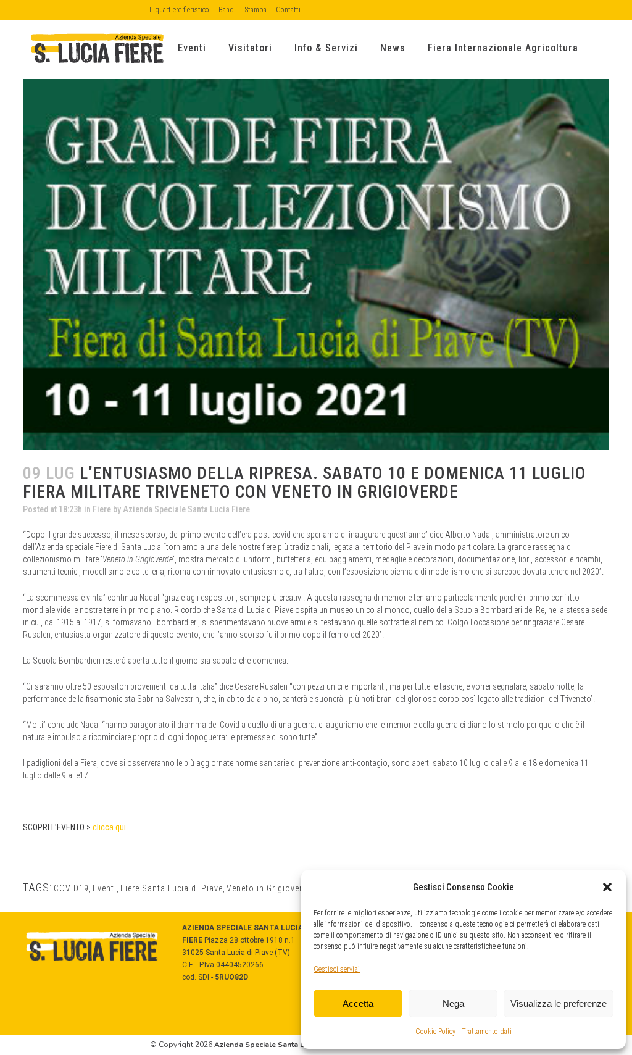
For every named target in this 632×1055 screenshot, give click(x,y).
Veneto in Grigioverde (269, 888)
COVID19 (71, 888)
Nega (453, 1003)
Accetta (358, 1003)
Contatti (288, 10)
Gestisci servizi (337, 969)
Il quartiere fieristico (179, 10)
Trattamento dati (487, 1031)
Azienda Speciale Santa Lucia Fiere (186, 509)
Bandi (227, 10)
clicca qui (109, 827)
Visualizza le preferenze (558, 1003)
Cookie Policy (435, 1031)
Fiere (102, 509)
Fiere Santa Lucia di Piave (171, 888)
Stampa (256, 10)
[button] (607, 887)
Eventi (105, 888)
